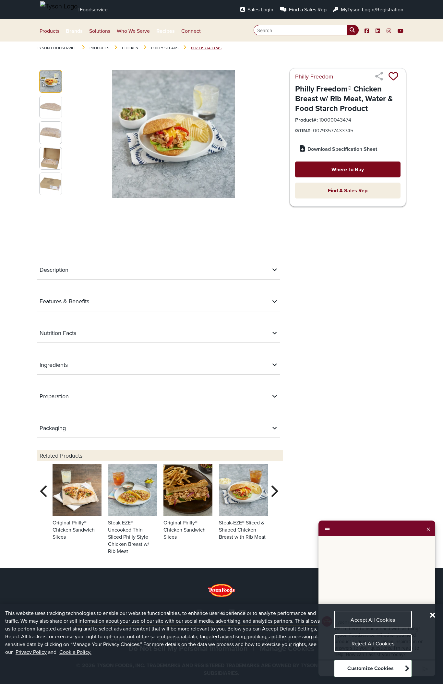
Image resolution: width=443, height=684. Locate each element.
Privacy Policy (31, 651)
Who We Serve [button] (133, 30)
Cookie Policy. (75, 651)
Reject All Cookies (373, 643)
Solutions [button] (99, 30)
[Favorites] (393, 76)
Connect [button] (191, 30)
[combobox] (306, 30)
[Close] (428, 528)
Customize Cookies (370, 668)
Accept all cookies (373, 619)
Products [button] (49, 30)
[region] (221, 644)
